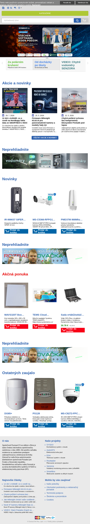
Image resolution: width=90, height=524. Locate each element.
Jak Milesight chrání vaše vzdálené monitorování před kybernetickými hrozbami (19, 500)
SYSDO (50, 445)
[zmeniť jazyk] (20, 7)
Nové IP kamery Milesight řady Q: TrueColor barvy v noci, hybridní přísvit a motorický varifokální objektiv (20, 505)
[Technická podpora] (11, 7)
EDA (49, 455)
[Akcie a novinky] (3, 7)
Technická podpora (55, 493)
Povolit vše (67, 2)
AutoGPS (51, 450)
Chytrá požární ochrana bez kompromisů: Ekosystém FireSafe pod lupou (18, 494)
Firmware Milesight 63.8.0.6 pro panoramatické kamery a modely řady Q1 (20, 489)
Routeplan (51, 461)
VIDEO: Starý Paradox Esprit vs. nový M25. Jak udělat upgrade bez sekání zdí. (19, 510)
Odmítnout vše (83, 2)
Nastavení (36, 5)
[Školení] (15, 7)
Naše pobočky (53, 484)
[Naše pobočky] (8, 7)
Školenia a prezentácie (57, 496)
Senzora (50, 466)
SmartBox (51, 471)
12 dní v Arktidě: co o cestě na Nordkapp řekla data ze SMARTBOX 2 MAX (20, 484)
